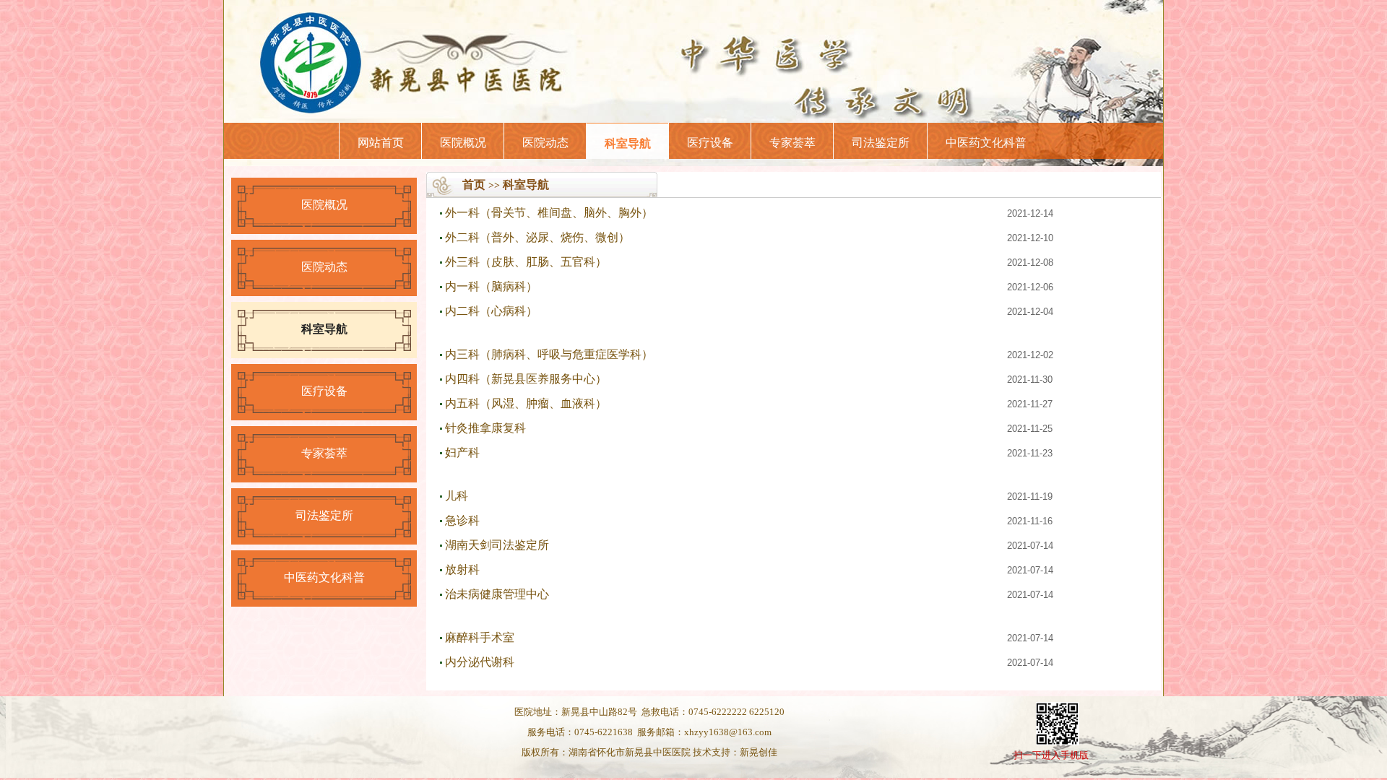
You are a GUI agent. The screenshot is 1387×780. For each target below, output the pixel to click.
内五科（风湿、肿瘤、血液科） (526, 403)
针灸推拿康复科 (485, 428)
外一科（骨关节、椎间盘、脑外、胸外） (549, 213)
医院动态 (545, 142)
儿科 (456, 496)
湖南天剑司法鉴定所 (497, 545)
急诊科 (462, 520)
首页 (473, 184)
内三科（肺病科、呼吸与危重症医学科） (549, 354)
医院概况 (463, 142)
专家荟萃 (792, 142)
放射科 (462, 569)
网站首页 (381, 142)
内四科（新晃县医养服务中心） (526, 379)
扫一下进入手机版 (1051, 755)
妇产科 (462, 452)
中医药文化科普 (986, 142)
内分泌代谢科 (479, 662)
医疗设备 (710, 142)
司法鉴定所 (880, 142)
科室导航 (628, 143)
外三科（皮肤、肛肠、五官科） (526, 262)
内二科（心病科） (491, 311)
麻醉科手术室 (479, 637)
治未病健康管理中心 (497, 594)
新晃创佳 (758, 752)
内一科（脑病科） (491, 286)
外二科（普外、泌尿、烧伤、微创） (537, 237)
